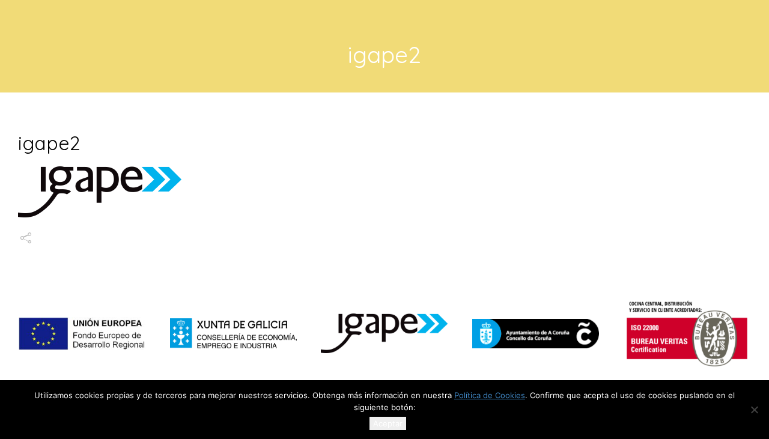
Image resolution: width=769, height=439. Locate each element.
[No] (754, 410)
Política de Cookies (489, 395)
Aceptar (388, 423)
